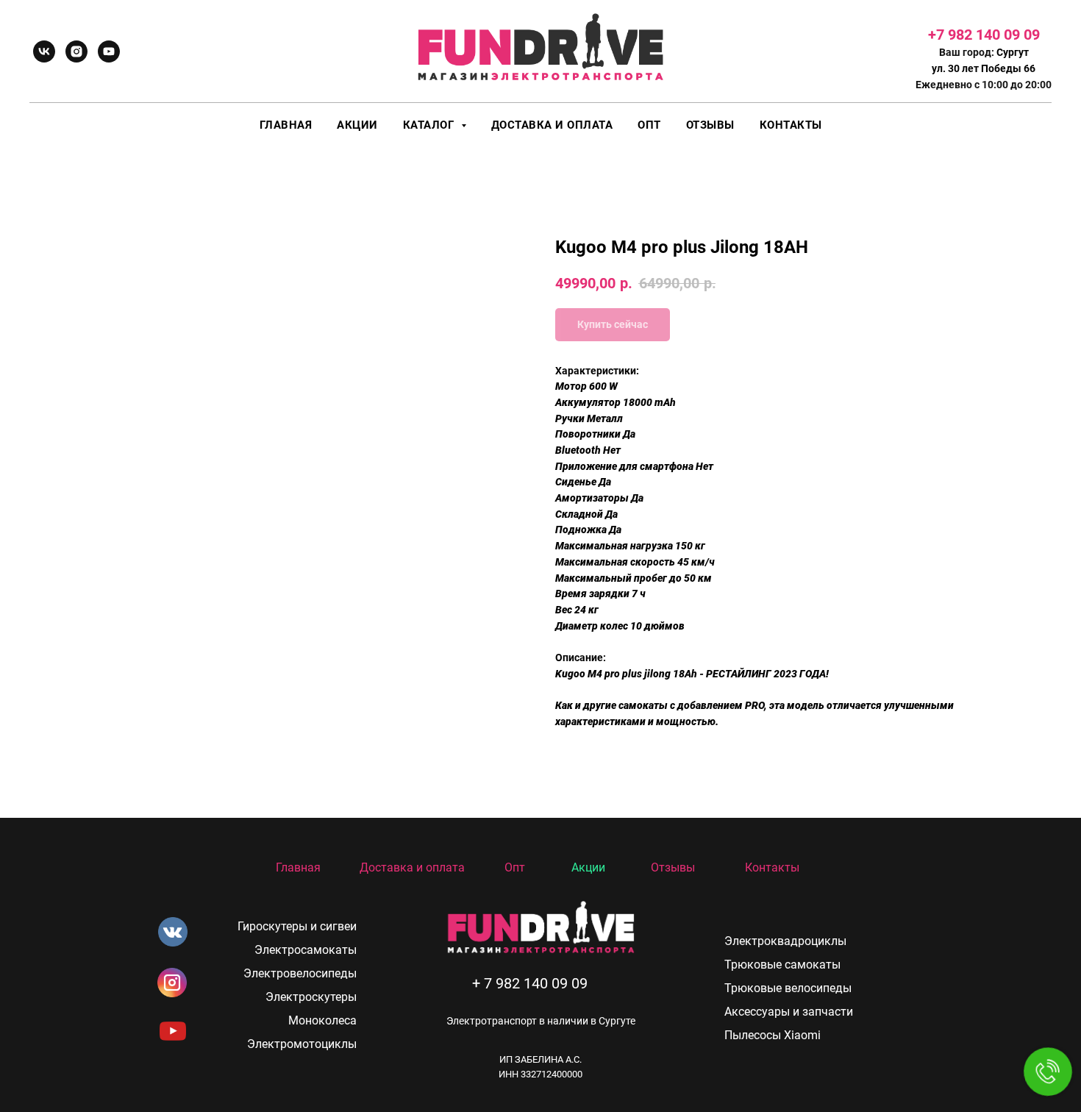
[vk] (44, 51)
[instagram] (76, 51)
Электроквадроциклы (785, 941)
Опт (649, 125)
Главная (286, 125)
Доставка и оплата (552, 125)
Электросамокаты (305, 950)
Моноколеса (322, 1020)
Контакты (791, 125)
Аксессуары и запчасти (788, 1012)
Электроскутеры (311, 997)
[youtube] (109, 51)
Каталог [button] (430, 125)
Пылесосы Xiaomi (772, 1035)
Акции (357, 125)
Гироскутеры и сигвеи (297, 926)
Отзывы (710, 125)
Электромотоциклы (302, 1044)
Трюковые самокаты (782, 965)
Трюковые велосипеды (788, 988)
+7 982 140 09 (976, 34)
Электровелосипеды (300, 973)
